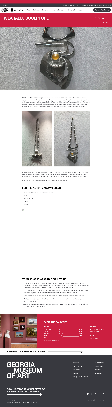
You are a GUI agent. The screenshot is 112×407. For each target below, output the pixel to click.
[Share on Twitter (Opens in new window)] (99, 18)
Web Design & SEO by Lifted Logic (95, 400)
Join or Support (100, 366)
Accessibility (26, 402)
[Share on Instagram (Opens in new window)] (88, 394)
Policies (9, 402)
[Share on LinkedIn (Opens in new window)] (103, 18)
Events (75, 373)
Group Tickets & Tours (80, 377)
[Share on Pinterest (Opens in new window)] (99, 394)
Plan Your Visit (78, 366)
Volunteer (98, 370)
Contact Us (98, 373)
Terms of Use (17, 402)
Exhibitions (76, 370)
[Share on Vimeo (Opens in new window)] (103, 394)
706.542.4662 (94, 339)
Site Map (35, 402)
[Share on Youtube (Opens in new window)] (95, 394)
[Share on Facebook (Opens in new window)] (95, 18)
